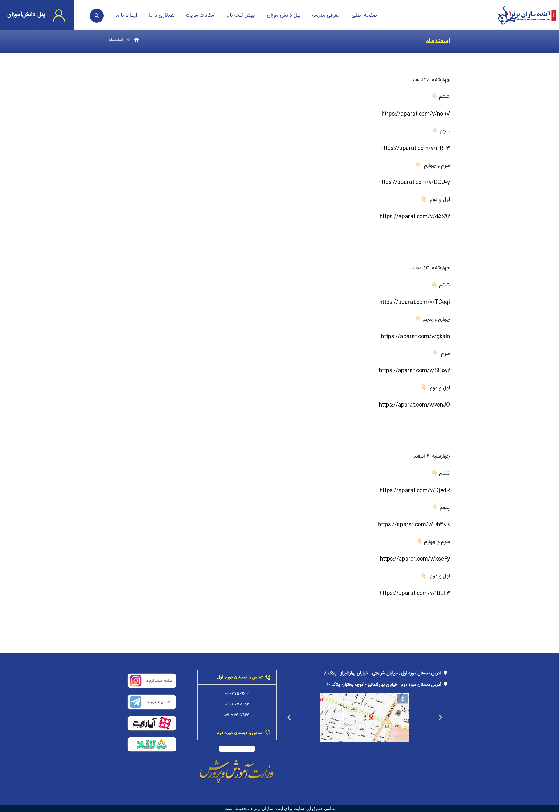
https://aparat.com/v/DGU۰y (414, 182)
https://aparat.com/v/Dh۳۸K (414, 524)
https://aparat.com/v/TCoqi (414, 302)
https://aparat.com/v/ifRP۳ (415, 148)
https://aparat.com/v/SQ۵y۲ (414, 370)
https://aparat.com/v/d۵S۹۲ (415, 216)
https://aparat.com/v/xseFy (415, 559)
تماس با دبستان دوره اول (240, 677)
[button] (440, 717)
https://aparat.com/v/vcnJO (414, 405)
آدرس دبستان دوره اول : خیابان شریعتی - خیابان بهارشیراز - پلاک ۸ (384, 673)
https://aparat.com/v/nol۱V (416, 114)
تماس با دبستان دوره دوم (240, 732)
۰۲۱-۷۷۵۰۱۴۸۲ (237, 704)
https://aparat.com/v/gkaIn (415, 336)
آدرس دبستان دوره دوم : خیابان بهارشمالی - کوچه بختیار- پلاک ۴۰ (385, 684)
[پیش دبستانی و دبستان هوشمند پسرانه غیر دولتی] (527, 15)
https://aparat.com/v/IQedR (415, 490)
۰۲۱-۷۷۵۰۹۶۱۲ (237, 693)
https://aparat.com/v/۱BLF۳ (415, 593)
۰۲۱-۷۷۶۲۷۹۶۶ (237, 715)
